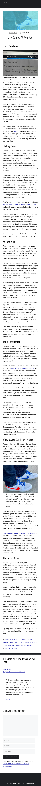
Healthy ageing (11, 639)
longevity (22, 639)
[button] (36, 3)
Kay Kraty (7, 669)
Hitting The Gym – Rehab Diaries (18, 645)
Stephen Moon (13, 33)
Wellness (33, 642)
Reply (8, 699)
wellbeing (25, 642)
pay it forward (14, 642)
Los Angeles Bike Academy (22, 368)
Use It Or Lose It (12, 648)
